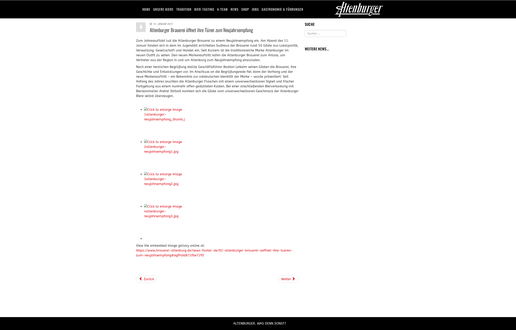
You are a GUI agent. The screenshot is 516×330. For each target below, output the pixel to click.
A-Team (222, 9)
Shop (245, 9)
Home (146, 9)
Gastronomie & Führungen (282, 9)
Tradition (183, 9)
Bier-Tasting (204, 9)
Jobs (255, 9)
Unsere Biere (163, 9)
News (234, 9)
